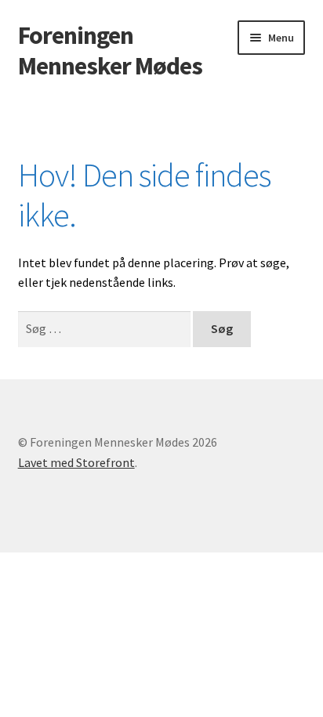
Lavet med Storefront (76, 462)
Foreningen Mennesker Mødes (110, 50)
